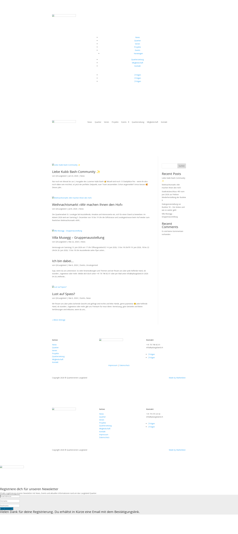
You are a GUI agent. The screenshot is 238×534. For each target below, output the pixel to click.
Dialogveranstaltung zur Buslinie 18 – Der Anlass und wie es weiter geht (173, 207)
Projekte (115, 122)
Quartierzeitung (138, 122)
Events (124, 122)
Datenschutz (124, 365)
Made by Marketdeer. (177, 378)
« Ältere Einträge (58, 320)
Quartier (98, 122)
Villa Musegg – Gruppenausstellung (78, 237)
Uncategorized (92, 265)
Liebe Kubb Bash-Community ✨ (76, 171)
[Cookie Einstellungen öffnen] (18, 532)
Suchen (182, 166)
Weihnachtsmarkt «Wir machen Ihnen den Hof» (87, 204)
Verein (106, 122)
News (89, 122)
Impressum (112, 365)
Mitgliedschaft (152, 122)
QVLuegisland (61, 176)
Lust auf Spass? (63, 294)
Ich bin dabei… (63, 261)
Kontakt (164, 122)
